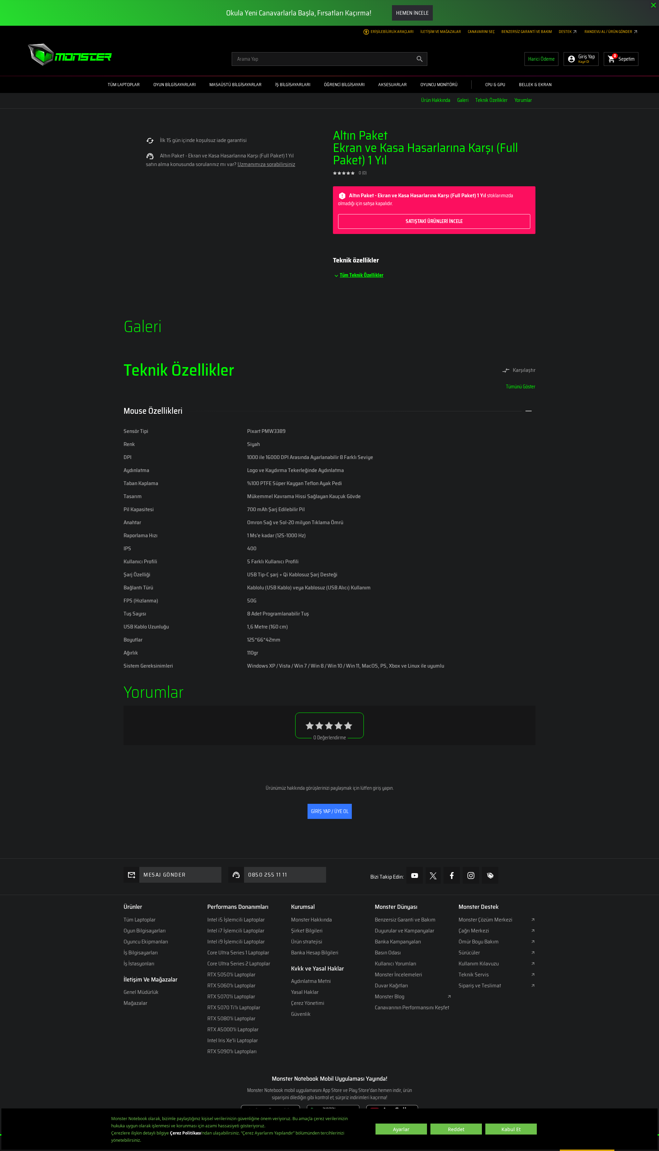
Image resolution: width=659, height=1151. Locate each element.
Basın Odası (388, 952)
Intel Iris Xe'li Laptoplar (232, 1040)
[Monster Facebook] (451, 875)
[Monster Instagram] (471, 875)
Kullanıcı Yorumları (395, 963)
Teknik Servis (474, 974)
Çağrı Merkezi (474, 930)
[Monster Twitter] (433, 875)
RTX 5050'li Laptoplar (231, 974)
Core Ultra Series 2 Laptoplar (238, 963)
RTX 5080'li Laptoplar (231, 1018)
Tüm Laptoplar (139, 919)
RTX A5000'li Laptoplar (232, 1029)
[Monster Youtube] (414, 875)
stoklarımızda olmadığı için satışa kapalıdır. (425, 208)
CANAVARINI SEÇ (481, 32)
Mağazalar (135, 1003)
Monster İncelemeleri (398, 974)
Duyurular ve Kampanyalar (404, 930)
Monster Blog (389, 996)
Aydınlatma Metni (311, 981)
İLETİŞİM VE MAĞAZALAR (440, 32)
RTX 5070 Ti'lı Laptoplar (233, 1007)
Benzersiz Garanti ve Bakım (526, 32)
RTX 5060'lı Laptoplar (231, 985)
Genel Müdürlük (141, 992)
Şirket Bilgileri (307, 930)
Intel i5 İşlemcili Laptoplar (236, 919)
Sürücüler (469, 952)
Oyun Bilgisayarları (145, 930)
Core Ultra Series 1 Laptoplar (238, 952)
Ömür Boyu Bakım (479, 941)
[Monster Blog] (490, 875)
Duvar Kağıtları (391, 985)
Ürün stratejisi (306, 941)
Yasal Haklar (305, 992)
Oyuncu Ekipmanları (146, 941)
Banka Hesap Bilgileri (314, 952)
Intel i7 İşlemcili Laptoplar (235, 930)
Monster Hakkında (311, 919)
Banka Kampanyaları (398, 941)
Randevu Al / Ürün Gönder (609, 32)
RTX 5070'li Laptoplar (231, 996)
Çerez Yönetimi (307, 1003)
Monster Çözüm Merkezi (485, 919)
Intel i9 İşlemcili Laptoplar (236, 941)
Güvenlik (301, 1014)
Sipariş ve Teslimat (480, 985)
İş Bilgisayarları (141, 952)
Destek (565, 32)
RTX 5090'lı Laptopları (232, 1051)
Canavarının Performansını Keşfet (412, 1007)
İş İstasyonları (139, 963)
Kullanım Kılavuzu (479, 963)
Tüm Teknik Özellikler (361, 275)
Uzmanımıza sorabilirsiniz (266, 164)
